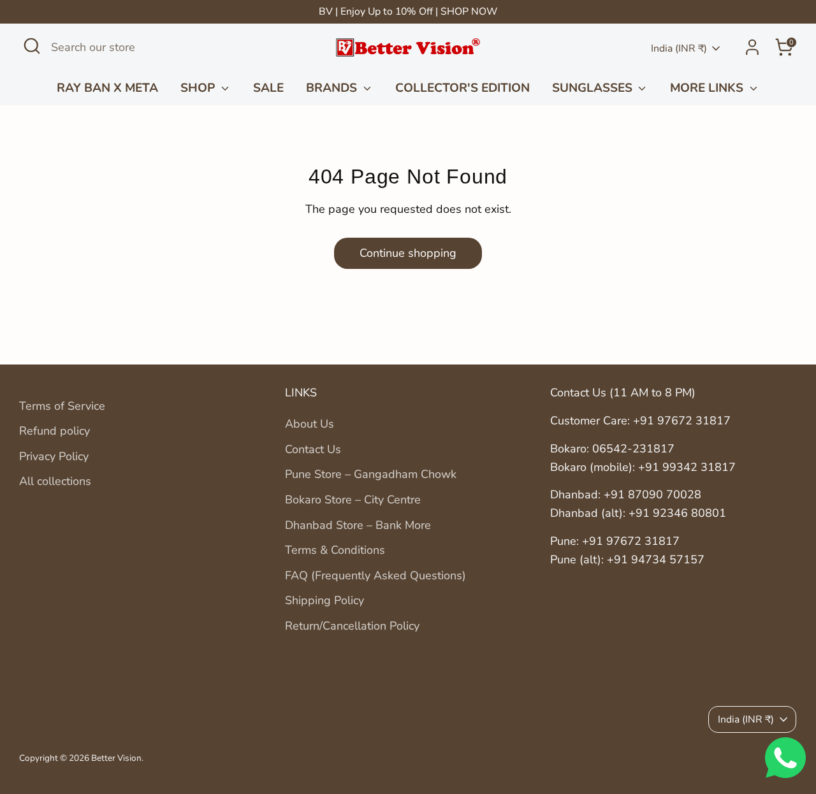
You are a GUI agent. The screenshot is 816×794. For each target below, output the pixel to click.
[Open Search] (32, 46)
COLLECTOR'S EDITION (462, 88)
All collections (55, 481)
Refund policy (54, 430)
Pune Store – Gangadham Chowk (370, 474)
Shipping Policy (324, 600)
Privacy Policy (54, 456)
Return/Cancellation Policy (352, 625)
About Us (309, 423)
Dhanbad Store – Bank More (358, 525)
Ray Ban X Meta (107, 88)
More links (708, 88)
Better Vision (116, 758)
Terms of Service (62, 406)
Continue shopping (408, 253)
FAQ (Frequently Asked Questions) (375, 575)
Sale (268, 88)
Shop (199, 88)
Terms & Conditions (335, 550)
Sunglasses (594, 88)
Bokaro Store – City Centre (353, 499)
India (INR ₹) (679, 48)
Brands (333, 88)
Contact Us (313, 449)
